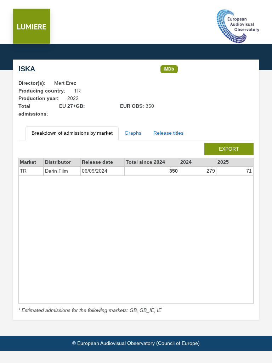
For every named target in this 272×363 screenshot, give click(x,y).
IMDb (169, 69)
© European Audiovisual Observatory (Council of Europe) (136, 343)
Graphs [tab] (133, 133)
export (229, 149)
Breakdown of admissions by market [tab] (72, 133)
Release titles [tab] (168, 133)
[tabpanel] (136, 228)
